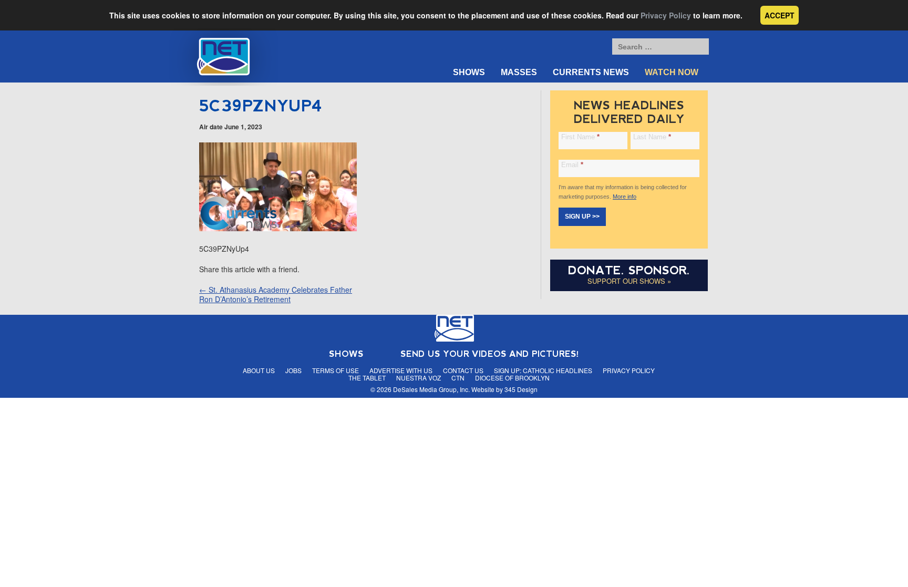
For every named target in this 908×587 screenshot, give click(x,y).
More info (624, 196)
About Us (259, 370)
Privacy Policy (666, 15)
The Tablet (367, 377)
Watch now (671, 72)
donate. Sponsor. (629, 270)
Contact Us (463, 370)
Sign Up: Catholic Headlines (543, 370)
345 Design (521, 389)
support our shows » (629, 281)
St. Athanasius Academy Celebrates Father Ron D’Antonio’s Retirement (275, 294)
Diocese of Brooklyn (512, 377)
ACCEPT (779, 15)
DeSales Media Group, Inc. (431, 389)
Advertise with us (400, 370)
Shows (469, 72)
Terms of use (335, 370)
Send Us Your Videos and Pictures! (489, 353)
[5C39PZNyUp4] (278, 228)
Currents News (591, 72)
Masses (519, 72)
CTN (458, 377)
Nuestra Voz (418, 377)
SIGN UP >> (582, 216)
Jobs (293, 370)
